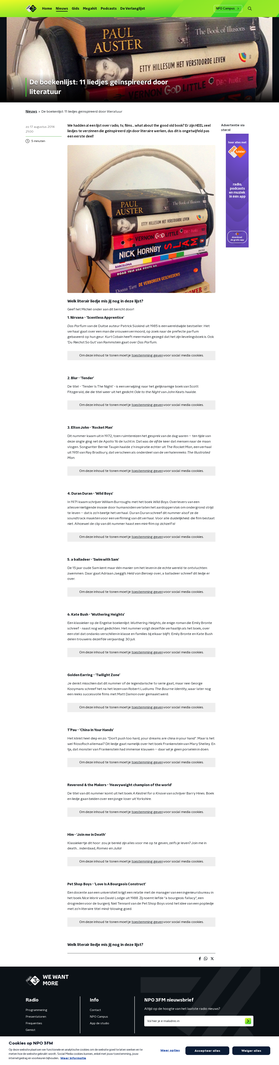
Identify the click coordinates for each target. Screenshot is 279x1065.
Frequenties (34, 1023)
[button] (249, 8)
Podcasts (109, 8)
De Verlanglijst (132, 8)
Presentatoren (36, 1016)
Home (47, 8)
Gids (75, 8)
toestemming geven (147, 355)
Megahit (90, 8)
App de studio (99, 1023)
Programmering (36, 1010)
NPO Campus (225, 8)
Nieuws (62, 8)
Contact (95, 1010)
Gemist (30, 1029)
